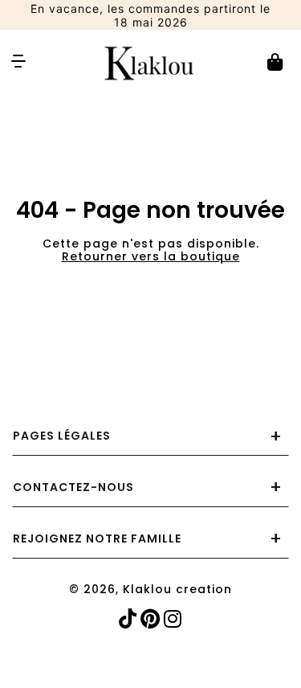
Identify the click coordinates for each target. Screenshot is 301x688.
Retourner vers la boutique (151, 256)
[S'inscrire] (256, 384)
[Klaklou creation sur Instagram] (174, 619)
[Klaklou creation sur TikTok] (129, 619)
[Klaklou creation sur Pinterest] (152, 619)
